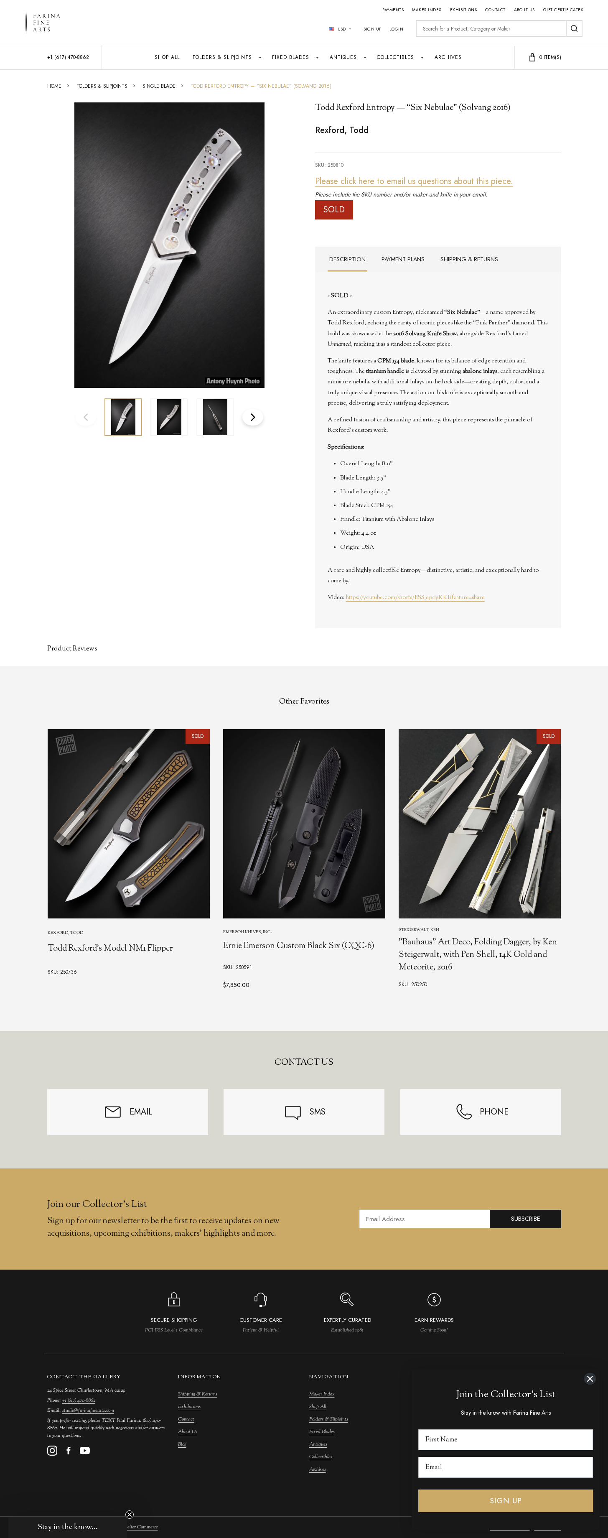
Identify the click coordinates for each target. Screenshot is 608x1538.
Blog (182, 1444)
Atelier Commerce (140, 1527)
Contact (495, 10)
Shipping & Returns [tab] (469, 259)
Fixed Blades (290, 57)
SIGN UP (506, 1500)
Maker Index (427, 10)
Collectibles (395, 57)
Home (54, 86)
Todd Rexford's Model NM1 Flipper (110, 949)
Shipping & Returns (197, 1394)
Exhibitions (463, 10)
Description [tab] (347, 259)
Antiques (343, 57)
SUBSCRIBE (525, 1218)
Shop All (167, 57)
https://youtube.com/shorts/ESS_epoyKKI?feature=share (415, 598)
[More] (260, 57)
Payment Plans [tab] (403, 259)
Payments (393, 10)
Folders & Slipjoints (222, 57)
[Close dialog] (590, 1378)
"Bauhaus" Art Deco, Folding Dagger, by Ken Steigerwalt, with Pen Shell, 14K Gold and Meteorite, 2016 (477, 955)
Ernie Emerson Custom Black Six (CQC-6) (298, 947)
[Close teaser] (129, 1514)
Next (252, 417)
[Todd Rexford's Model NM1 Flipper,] (129, 823)
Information (199, 1377)
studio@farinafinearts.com (88, 1410)
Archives (448, 57)
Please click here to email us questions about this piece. (414, 181)
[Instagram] (52, 1451)
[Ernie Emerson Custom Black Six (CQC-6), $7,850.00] (304, 823)
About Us (524, 10)
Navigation (329, 1377)
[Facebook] (69, 1451)
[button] (67, 1527)
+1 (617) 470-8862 (78, 1400)
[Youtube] (85, 1451)
